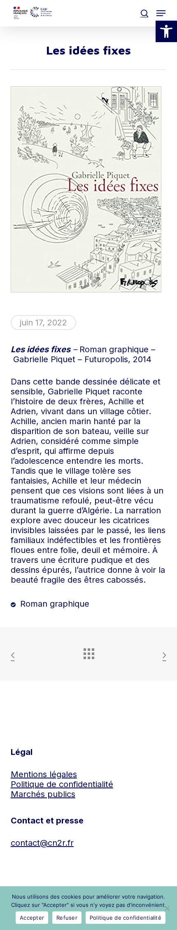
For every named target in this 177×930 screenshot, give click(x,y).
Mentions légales (44, 774)
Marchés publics (43, 794)
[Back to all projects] (88, 651)
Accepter (32, 917)
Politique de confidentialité (62, 784)
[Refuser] (167, 908)
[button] (166, 31)
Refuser (66, 917)
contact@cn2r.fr (42, 843)
